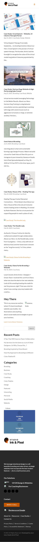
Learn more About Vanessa (13, 322)
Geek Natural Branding (12, 141)
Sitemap (28, 526)
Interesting (8, 392)
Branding (16, 93)
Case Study (16, 38)
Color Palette (8, 381)
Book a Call (12, 505)
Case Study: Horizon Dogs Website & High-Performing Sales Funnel (19, 90)
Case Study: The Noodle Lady (14, 226)
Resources (15, 516)
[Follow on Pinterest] (16, 491)
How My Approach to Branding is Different (18, 353)
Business (7, 370)
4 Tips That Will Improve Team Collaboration (19, 339)
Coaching (7, 377)
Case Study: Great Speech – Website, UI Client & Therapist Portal (18, 35)
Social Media (8, 399)
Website (27, 38)
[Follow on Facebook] (5, 491)
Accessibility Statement (17, 526)
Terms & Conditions (20, 523)
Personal (7, 396)
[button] (34, 5)
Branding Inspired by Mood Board (15, 349)
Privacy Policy (8, 523)
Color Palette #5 (9, 356)
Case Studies (25, 516)
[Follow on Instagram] (9, 491)
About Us (7, 516)
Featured (7, 388)
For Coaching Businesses (18, 486)
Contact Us (8, 519)
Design (22, 38)
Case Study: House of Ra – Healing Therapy (19, 192)
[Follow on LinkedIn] (13, 491)
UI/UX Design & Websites (22, 483)
